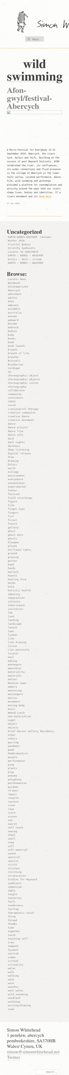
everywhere (15, 479)
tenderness (15, 905)
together (14, 931)
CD (9, 371)
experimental (17, 486)
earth (12, 468)
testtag (13, 909)
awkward (13, 320)
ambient (13, 305)
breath (12, 349)
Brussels (14, 360)
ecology (13, 471)
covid (12, 405)
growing (13, 557)
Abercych (14, 290)
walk (11, 972)
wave (11, 983)
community (15, 394)
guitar (12, 560)
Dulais (12, 464)
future (12, 523)
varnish (13, 953)
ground (12, 553)
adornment (15, 294)
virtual (13, 960)
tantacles (15, 898)
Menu (35, 39)
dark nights (16, 442)
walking (13, 975)
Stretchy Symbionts (21, 248)
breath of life (18, 353)
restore (13, 801)
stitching (15, 872)
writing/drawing (19, 1005)
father (12, 490)
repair (12, 794)
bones (12, 338)
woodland (14, 998)
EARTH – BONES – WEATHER (25, 255)
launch (12, 627)
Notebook (14, 283)
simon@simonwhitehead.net (33, 1052)
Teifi (12, 901)
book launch (16, 345)
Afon (11, 301)
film (11, 505)
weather (13, 987)
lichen (12, 634)
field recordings (20, 497)
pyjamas (13, 786)
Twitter (13, 1057)
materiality (16, 671)
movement (14, 701)
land (11, 616)
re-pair (13, 790)
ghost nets (15, 535)
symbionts (15, 883)
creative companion (21, 412)
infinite (14, 601)
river (12, 805)
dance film (15, 431)
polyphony (15, 779)
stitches (14, 868)
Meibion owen (17, 683)
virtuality (15, 964)
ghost (12, 531)
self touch (15, 827)
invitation (15, 609)
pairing (13, 742)
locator (13, 653)
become (12, 323)
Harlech (13, 572)
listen (12, 646)
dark (11, 438)
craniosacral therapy (23, 409)
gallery (13, 527)
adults (12, 297)
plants (12, 768)
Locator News (17, 279)
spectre (13, 861)
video (12, 957)
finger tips (16, 508)
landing (13, 620)
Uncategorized (18, 286)
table (12, 890)
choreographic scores (23, 383)
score (12, 812)
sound (12, 853)
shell (12, 838)
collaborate (16, 390)
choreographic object (23, 375)
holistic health (19, 590)
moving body (16, 705)
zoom (11, 1009)
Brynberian (15, 364)
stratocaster (17, 875)
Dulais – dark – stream (25, 259)
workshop (14, 1001)
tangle (12, 894)
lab (10, 612)
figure (12, 501)
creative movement (21, 420)
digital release (19, 453)
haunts (12, 575)
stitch (12, 864)
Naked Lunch (16, 712)
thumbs (12, 923)
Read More (45, 196)
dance (12, 423)
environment (16, 475)
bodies (12, 331)
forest (12, 520)
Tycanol (13, 949)
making (12, 660)
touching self (18, 938)
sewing (12, 831)
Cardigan (14, 368)
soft (11, 846)
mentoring (15, 690)
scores (12, 816)
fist (11, 516)
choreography (17, 386)
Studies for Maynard (22, 879)
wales (12, 968)
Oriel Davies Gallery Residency (31, 731)
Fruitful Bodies (19, 244)
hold (11, 586)
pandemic (14, 746)
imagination (16, 597)
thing (12, 916)
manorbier (15, 668)
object (12, 723)
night (12, 720)
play (11, 772)
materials (15, 675)
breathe (13, 357)
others (12, 738)
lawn (11, 631)
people (12, 757)
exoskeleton (16, 483)
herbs (12, 583)
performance (16, 760)
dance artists (18, 427)
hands (12, 568)
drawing (13, 460)
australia (15, 312)
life (11, 638)
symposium (15, 886)
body (11, 334)
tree (11, 942)
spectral (14, 857)
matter (12, 679)
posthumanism (17, 783)
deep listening (18, 449)
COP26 (12, 401)
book (11, 342)
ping (11, 764)
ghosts (12, 538)
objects (13, 727)
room (11, 809)
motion (12, 698)
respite (13, 797)
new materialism (19, 716)
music (12, 709)
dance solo (15, 434)
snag (11, 842)
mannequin (15, 664)
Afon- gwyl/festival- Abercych (29, 98)
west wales (15, 990)
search (12, 823)
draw (11, 457)
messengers (15, 694)
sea (10, 820)
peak (11, 749)
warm (11, 979)
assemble (14, 308)
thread (12, 920)
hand (11, 564)
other (12, 735)
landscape (15, 623)
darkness (14, 446)
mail (11, 657)
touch (12, 935)
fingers (13, 512)
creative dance (18, 416)
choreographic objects (24, 379)
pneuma (12, 775)
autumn (12, 316)
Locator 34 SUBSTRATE (23, 251)
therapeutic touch (21, 912)
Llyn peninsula (18, 649)
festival (14, 494)
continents (15, 397)
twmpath (13, 946)
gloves (12, 546)
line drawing (17, 642)
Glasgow (13, 542)
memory (12, 686)
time (11, 927)
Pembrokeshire (18, 753)
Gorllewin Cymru (19, 549)
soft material (18, 849)
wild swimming (18, 994)
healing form (17, 579)
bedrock (13, 327)
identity (14, 594)
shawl (12, 835)
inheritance (16, 605)
